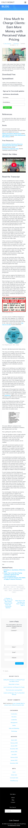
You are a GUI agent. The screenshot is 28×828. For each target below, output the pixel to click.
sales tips (16, 588)
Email (14, 652)
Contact (13, 802)
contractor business (11, 585)
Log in (14, 772)
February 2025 (14, 743)
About (13, 797)
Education (16, 43)
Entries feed (14, 775)
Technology (14, 731)
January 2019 (14, 760)
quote (10, 588)
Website (14, 657)
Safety (14, 725)
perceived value (20, 587)
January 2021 (14, 751)
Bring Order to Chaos (14, 684)
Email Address (6, 102)
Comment (14, 630)
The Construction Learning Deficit (14, 690)
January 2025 (14, 746)
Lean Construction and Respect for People (14, 687)
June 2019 (14, 754)
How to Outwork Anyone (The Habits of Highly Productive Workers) (14, 578)
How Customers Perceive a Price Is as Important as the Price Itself (12, 144)
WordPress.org (14, 780)
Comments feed (14, 777)
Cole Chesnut (7, 2)
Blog (13, 800)
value (10, 590)
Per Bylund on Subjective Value (10, 148)
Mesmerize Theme (15, 825)
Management (14, 722)
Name (14, 647)
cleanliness (7, 395)
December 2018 (14, 763)
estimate (21, 585)
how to (13, 587)
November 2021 (14, 748)
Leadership (14, 719)
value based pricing (18, 590)
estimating (6, 587)
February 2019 (14, 757)
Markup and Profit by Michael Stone (11, 133)
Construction (14, 714)
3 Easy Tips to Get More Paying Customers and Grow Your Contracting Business (13, 574)
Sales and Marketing (14, 728)
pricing (5, 588)
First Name (5, 97)
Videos (14, 592)
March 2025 (14, 740)
